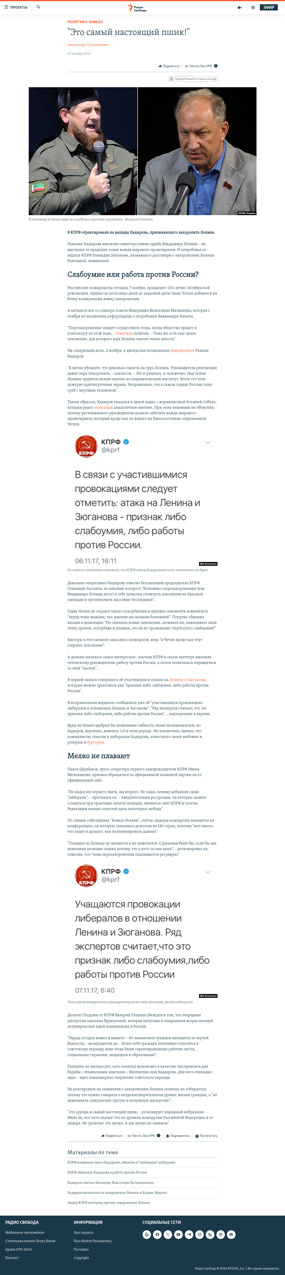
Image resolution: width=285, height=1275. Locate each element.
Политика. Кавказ (85, 22)
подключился (183, 351)
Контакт (11, 1258)
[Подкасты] (220, 1234)
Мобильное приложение (25, 1233)
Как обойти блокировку (93, 1241)
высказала (103, 408)
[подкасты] (253, 7)
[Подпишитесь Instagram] (199, 1234)
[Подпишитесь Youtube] (178, 1234)
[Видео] (239, 7)
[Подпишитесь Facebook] (157, 1234)
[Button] (169, 66)
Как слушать (84, 1233)
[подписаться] (231, 1234)
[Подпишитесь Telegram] (189, 1234)
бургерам (95, 743)
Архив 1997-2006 (18, 1249)
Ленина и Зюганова (187, 680)
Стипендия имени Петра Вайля (30, 1241)
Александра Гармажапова (88, 45)
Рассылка (81, 1249)
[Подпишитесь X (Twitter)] (168, 1234)
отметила (124, 334)
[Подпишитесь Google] (146, 1234)
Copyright (81, 1258)
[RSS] (210, 1234)
